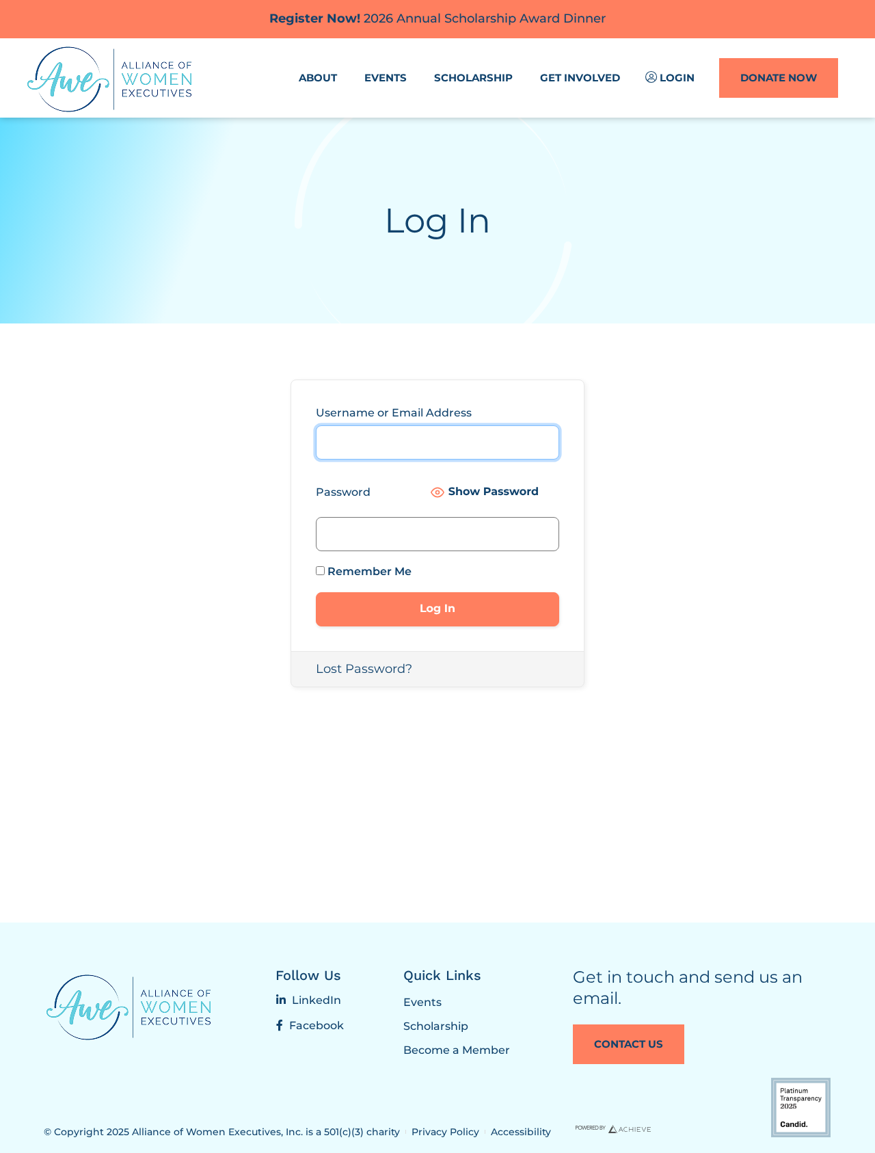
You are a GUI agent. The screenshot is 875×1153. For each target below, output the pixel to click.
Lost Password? (364, 668)
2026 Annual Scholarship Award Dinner (437, 18)
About (318, 77)
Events (385, 77)
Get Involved (580, 77)
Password (343, 492)
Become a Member (456, 1050)
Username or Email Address (394, 412)
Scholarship (473, 77)
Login (677, 77)
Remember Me (368, 571)
